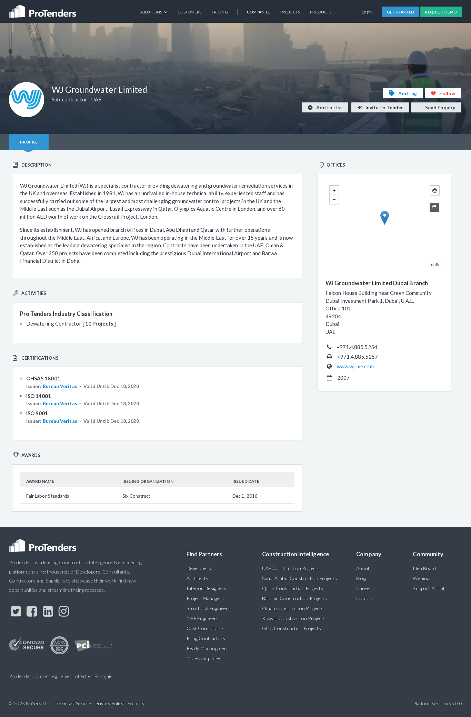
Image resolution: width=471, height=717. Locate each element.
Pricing (220, 11)
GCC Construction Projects (291, 628)
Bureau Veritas (60, 386)
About (362, 568)
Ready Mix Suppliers (208, 648)
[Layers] (434, 190)
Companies (258, 11)
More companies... (206, 658)
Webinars (423, 578)
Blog (360, 578)
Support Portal (428, 588)
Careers (365, 588)
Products (320, 11)
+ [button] (334, 190)
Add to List (328, 107)
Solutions (151, 11)
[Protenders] (43, 8)
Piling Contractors (206, 638)
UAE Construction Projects (291, 568)
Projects (290, 11)
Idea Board (424, 568)
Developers (199, 568)
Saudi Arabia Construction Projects (299, 578)
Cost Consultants (205, 628)
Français (103, 676)
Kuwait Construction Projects (293, 618)
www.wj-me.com (355, 366)
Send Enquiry (439, 107)
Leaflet (435, 264)
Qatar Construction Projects (292, 588)
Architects (197, 578)
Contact (364, 598)
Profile (29, 142)
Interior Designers (207, 588)
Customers (190, 11)
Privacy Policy (109, 703)
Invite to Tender (383, 107)
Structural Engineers (209, 608)
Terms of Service (73, 703)
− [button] (334, 199)
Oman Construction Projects (292, 608)
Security (136, 703)
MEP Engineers (203, 618)
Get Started (400, 12)
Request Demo (441, 12)
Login (367, 11)
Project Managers (205, 598)
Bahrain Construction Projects (294, 598)
